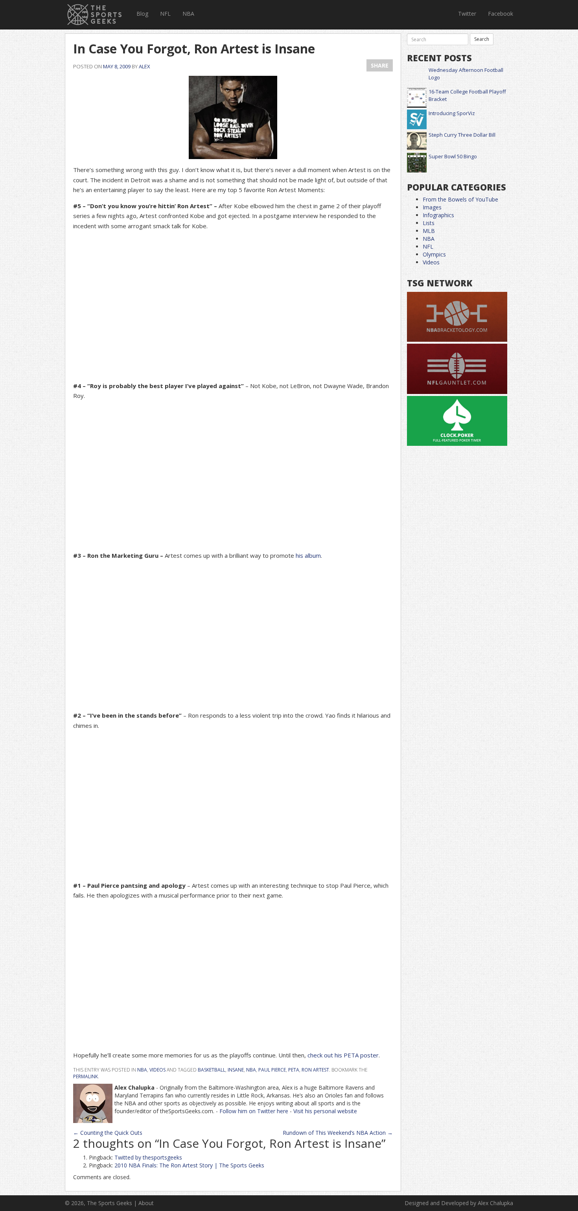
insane (236, 1069)
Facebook (500, 13)
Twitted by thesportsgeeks (148, 1157)
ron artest (315, 1069)
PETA (293, 1069)
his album (308, 555)
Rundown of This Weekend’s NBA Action (338, 1132)
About (146, 1203)
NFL (165, 13)
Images (432, 207)
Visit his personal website (325, 1111)
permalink (85, 1076)
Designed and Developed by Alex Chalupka (459, 1203)
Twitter (467, 13)
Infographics (438, 215)
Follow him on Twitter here (253, 1111)
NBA (188, 13)
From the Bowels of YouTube (460, 199)
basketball (211, 1069)
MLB (429, 231)
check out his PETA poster (343, 1055)
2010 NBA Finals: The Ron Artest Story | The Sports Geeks (189, 1165)
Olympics (434, 254)
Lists (428, 223)
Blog (142, 13)
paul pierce (272, 1069)
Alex (144, 66)
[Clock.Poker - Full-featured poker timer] (457, 421)
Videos (157, 1069)
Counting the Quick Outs (107, 1132)
